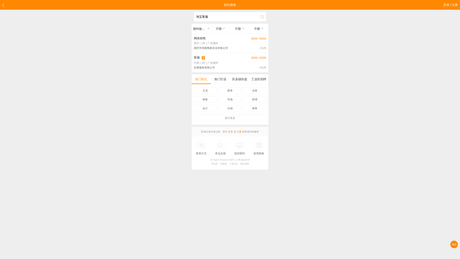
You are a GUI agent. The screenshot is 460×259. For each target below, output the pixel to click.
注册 (239, 131)
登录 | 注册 (450, 4)
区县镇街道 (239, 79)
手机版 (214, 164)
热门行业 (220, 79)
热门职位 (201, 79)
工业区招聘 (258, 79)
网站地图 (244, 164)
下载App (234, 164)
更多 (230, 118)
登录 (230, 131)
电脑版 (223, 164)
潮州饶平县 (199, 28)
